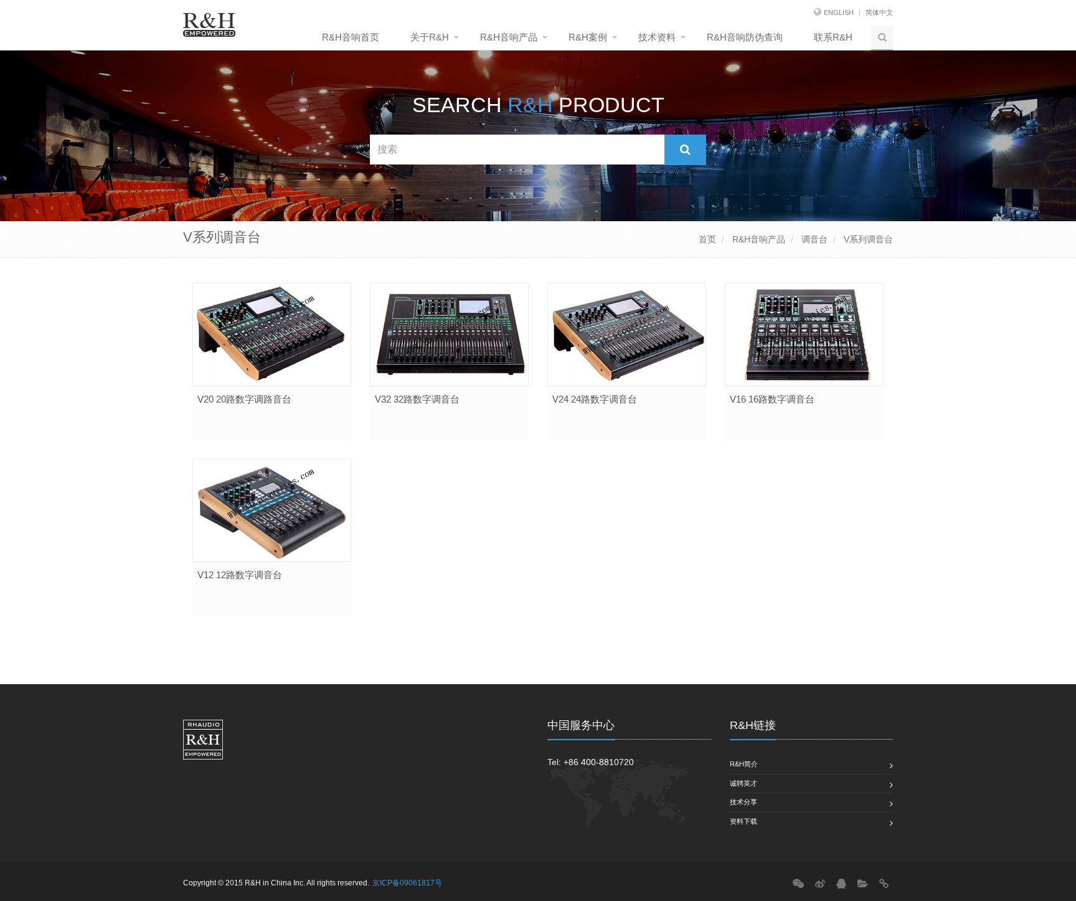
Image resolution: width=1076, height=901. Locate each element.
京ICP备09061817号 (407, 883)
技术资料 (657, 37)
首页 (707, 239)
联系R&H (833, 37)
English (839, 12)
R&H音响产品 (508, 37)
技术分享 (743, 802)
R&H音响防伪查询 (745, 37)
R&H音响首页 (350, 37)
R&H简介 (744, 764)
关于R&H (429, 37)
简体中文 (879, 12)
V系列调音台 (867, 239)
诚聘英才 (743, 783)
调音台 (813, 239)
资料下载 (743, 821)
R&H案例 (588, 37)
